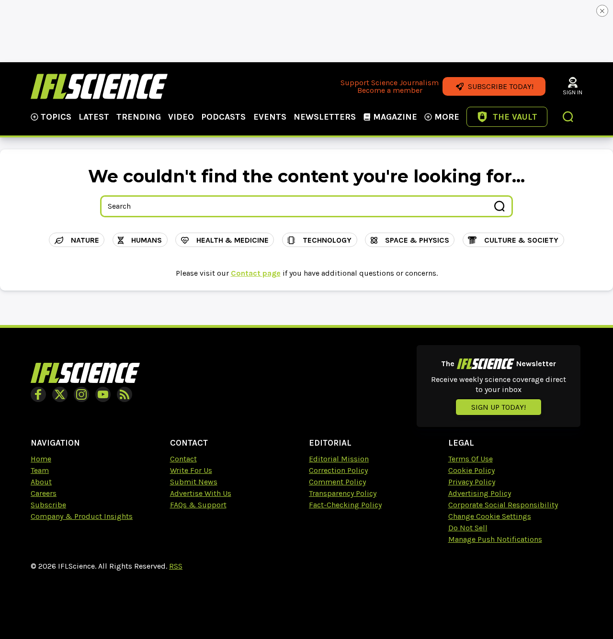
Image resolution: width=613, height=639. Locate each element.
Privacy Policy (471, 481)
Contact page (256, 273)
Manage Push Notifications (495, 539)
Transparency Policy (342, 493)
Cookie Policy (471, 470)
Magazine (395, 117)
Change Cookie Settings (489, 516)
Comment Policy (337, 481)
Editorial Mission (339, 458)
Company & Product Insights (82, 516)
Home (41, 458)
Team (40, 470)
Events (269, 117)
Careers (44, 493)
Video (181, 117)
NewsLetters (325, 117)
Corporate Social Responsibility (503, 504)
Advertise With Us (200, 493)
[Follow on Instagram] (81, 394)
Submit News (193, 481)
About (41, 481)
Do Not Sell (468, 527)
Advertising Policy (479, 493)
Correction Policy (338, 470)
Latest (94, 117)
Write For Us (191, 470)
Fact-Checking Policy (345, 504)
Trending (138, 117)
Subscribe (48, 504)
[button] (568, 118)
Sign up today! (498, 407)
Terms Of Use (470, 458)
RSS (175, 566)
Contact (183, 458)
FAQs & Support (198, 504)
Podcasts (223, 117)
